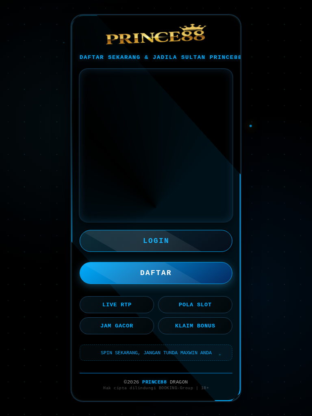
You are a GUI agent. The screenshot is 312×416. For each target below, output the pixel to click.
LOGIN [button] (156, 241)
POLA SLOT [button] (195, 304)
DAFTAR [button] (156, 273)
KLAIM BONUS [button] (195, 326)
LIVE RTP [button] (117, 304)
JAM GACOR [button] (116, 326)
